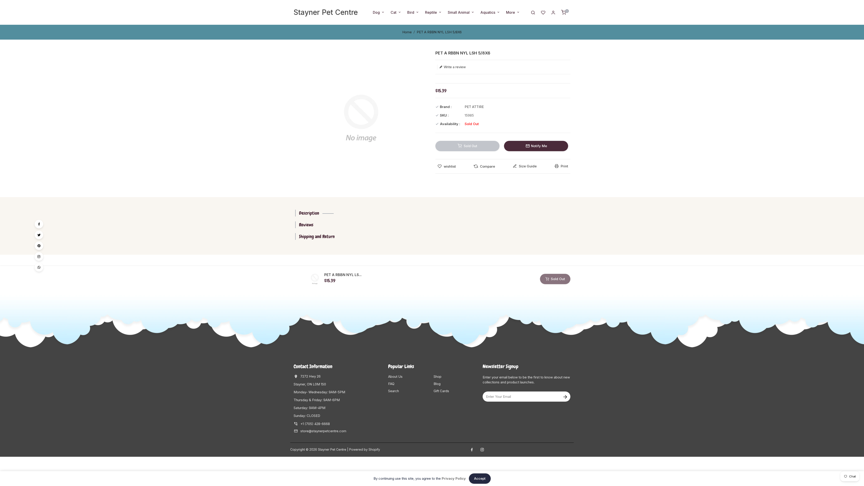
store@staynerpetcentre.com (323, 431)
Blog (437, 384)
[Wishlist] (543, 12)
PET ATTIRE (474, 107)
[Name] (565, 397)
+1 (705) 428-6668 (315, 424)
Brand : (446, 107)
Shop (437, 376)
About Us (395, 376)
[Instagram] (39, 256)
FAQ (391, 384)
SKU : (444, 115)
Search (393, 391)
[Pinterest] (39, 245)
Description (309, 213)
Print (564, 166)
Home (407, 32)
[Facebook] (39, 224)
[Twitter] (39, 235)
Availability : (450, 124)
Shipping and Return (317, 236)
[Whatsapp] (39, 267)
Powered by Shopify (364, 449)
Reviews (306, 225)
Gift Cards (441, 391)
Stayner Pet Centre (326, 12)
